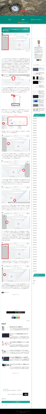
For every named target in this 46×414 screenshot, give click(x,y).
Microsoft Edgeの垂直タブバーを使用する (10, 63)
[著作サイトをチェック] (13, 318)
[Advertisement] (16, 54)
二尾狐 (39, 45)
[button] (20, 312)
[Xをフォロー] (15, 318)
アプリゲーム (6, 292)
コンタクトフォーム (26, 411)
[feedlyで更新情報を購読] (17, 318)
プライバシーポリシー (20, 411)
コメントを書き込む (15, 402)
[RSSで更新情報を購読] (19, 318)
